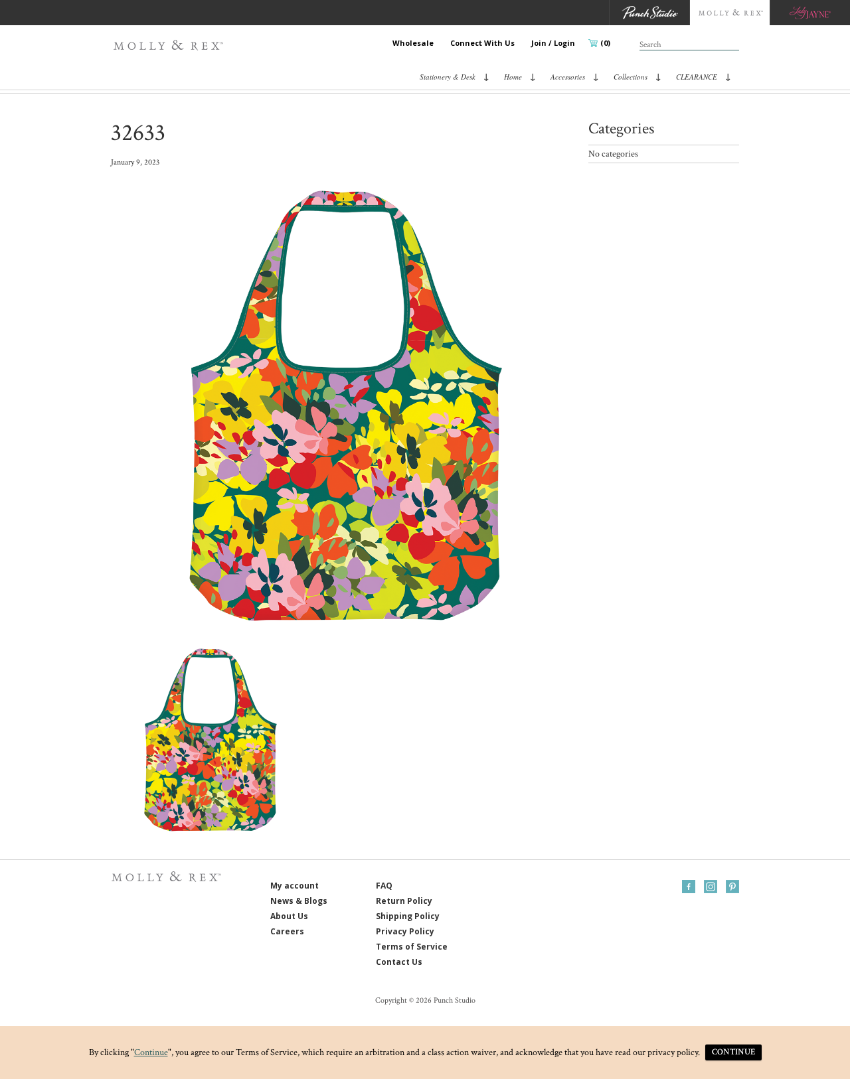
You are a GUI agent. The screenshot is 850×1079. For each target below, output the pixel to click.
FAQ (384, 885)
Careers (287, 931)
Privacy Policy (405, 931)
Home (513, 77)
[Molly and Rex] (729, 12)
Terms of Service (412, 946)
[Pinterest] (732, 886)
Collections (630, 77)
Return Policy (404, 900)
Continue (151, 1052)
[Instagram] (710, 886)
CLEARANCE (696, 77)
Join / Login (553, 43)
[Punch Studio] (649, 12)
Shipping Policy (408, 916)
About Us (289, 916)
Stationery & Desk (447, 77)
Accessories (568, 77)
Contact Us (399, 962)
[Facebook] (688, 886)
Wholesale (413, 43)
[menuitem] (413, 43)
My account (294, 885)
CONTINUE (733, 1052)
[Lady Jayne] (810, 12)
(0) (605, 43)
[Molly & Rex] (171, 45)
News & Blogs (298, 900)
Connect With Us (482, 43)
